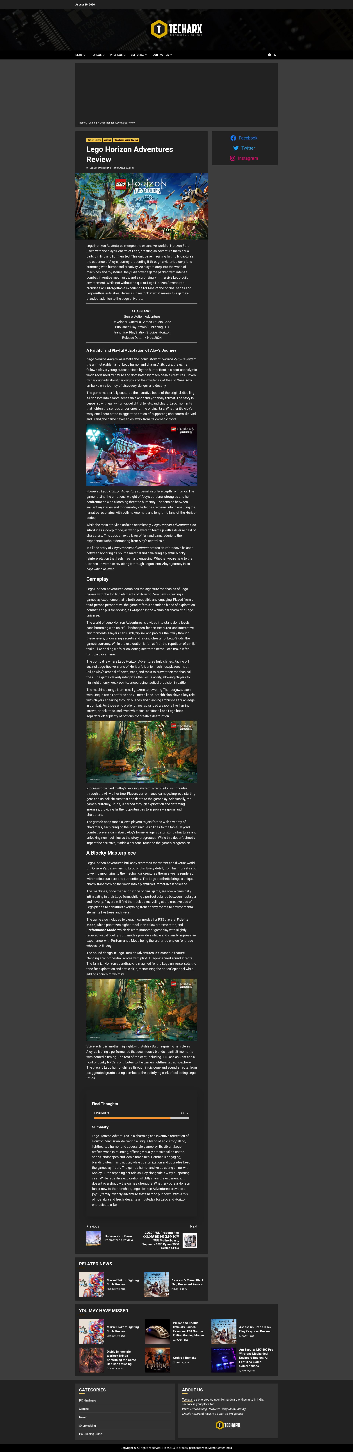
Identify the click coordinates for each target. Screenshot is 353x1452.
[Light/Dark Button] (267, 55)
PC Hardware (87, 1400)
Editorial (137, 54)
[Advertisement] (176, 93)
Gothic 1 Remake (185, 1357)
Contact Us (160, 54)
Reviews (96, 54)
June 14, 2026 (248, 1371)
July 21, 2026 (181, 1340)
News (79, 54)
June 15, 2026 (182, 1363)
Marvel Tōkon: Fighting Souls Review (123, 1282)
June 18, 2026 (116, 1369)
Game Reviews (94, 140)
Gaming (107, 140)
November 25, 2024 (124, 168)
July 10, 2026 (180, 1289)
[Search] (275, 55)
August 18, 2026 (117, 1289)
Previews (116, 54)
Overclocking (87, 1425)
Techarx (187, 1399)
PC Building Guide (90, 1434)
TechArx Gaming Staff (100, 168)
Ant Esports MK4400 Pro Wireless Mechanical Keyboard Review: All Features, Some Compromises (256, 1358)
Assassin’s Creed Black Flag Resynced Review (188, 1282)
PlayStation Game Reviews (126, 140)
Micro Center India (220, 1448)
